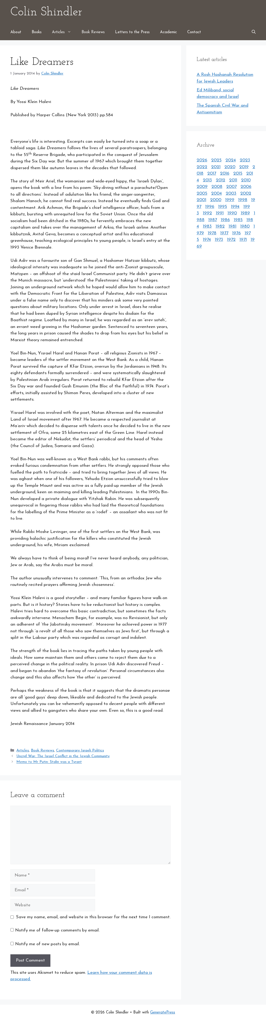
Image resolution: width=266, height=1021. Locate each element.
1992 (207, 213)
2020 (229, 167)
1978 (212, 233)
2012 (220, 180)
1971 (243, 239)
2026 (202, 160)
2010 (246, 180)
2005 (202, 193)
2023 (245, 160)
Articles (58, 32)
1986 (225, 220)
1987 (212, 220)
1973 (219, 239)
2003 (231, 193)
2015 (237, 173)
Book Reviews (93, 32)
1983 (207, 226)
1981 (232, 226)
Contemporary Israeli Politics (80, 750)
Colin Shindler (46, 12)
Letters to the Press (132, 32)
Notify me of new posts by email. (47, 944)
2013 (207, 180)
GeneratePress (162, 1013)
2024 (230, 160)
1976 (236, 233)
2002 (245, 193)
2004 (216, 193)
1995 (222, 206)
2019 (244, 167)
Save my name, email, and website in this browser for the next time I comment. (93, 917)
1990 (232, 213)
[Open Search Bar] (254, 32)
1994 (235, 206)
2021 (216, 167)
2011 (233, 180)
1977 (224, 233)
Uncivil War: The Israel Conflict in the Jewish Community (63, 756)
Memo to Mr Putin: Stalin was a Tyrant (49, 762)
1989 (245, 213)
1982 (220, 226)
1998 (242, 200)
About (15, 32)
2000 (215, 200)
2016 (224, 173)
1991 (220, 213)
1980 (245, 226)
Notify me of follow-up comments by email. (57, 930)
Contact (194, 32)
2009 (202, 186)
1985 (238, 220)
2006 (246, 186)
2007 (231, 186)
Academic (168, 32)
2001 (201, 200)
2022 (202, 167)
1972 (231, 239)
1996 (209, 206)
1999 (229, 200)
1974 (207, 239)
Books (37, 32)
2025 (216, 160)
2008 (216, 186)
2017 (211, 173)
